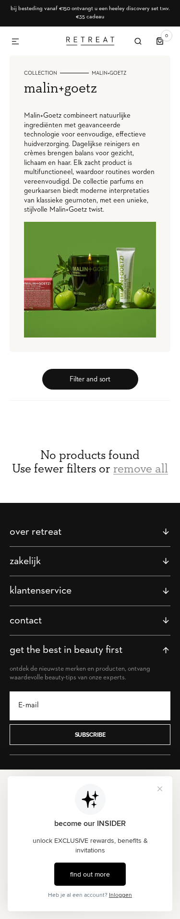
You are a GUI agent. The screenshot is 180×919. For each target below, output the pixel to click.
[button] (15, 42)
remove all (140, 469)
